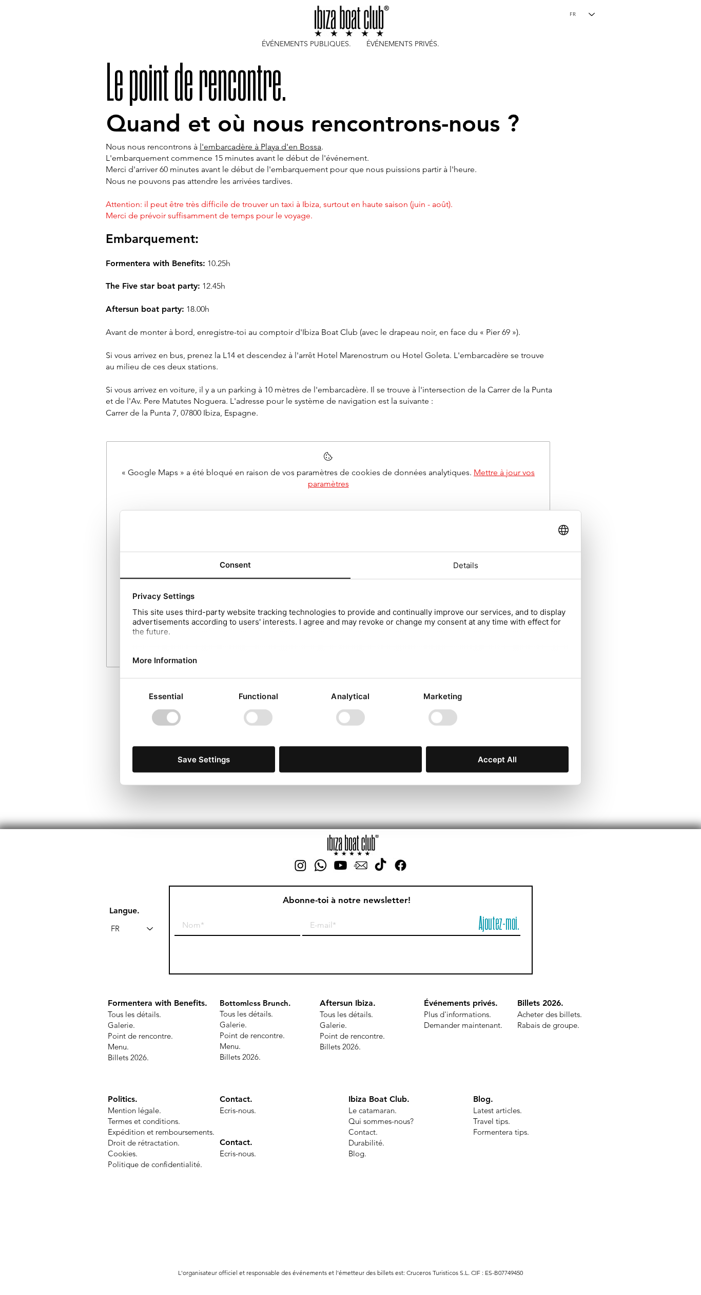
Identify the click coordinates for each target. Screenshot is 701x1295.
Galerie (120, 1025)
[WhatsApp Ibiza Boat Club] (320, 865)
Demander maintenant (462, 1025)
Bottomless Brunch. (255, 1003)
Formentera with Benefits (156, 1003)
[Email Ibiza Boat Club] (360, 865)
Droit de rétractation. (144, 1143)
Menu (117, 1047)
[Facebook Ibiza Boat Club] (400, 865)
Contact (235, 1099)
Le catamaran (371, 1110)
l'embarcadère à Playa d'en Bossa (260, 147)
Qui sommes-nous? (381, 1121)
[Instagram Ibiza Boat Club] (300, 865)
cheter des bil (545, 1014)
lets (574, 1014)
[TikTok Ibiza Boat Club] (380, 865)
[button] (306, 43)
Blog (356, 1153)
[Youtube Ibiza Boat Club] (340, 865)
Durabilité (365, 1143)
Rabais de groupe (547, 1025)
